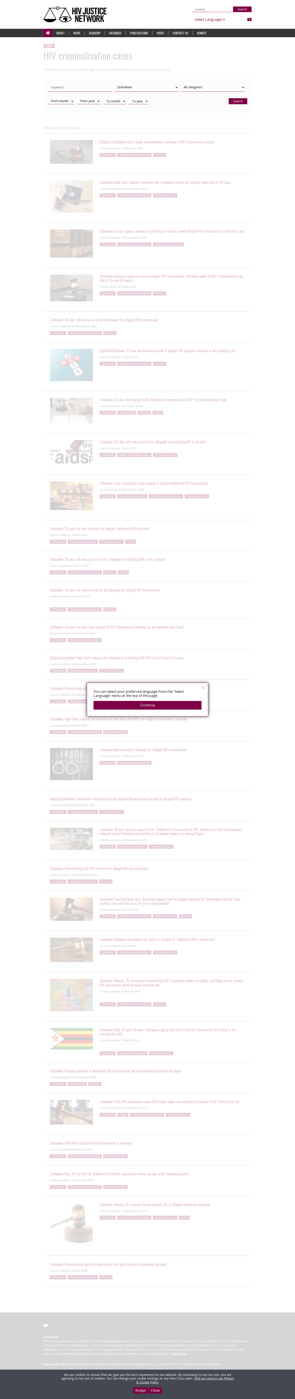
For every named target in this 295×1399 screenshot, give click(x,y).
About (60, 33)
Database (115, 33)
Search (242, 9)
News (76, 33)
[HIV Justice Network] (76, 14)
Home (47, 33)
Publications (139, 33)
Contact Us (180, 33)
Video (160, 33)
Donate (201, 33)
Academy (94, 33)
